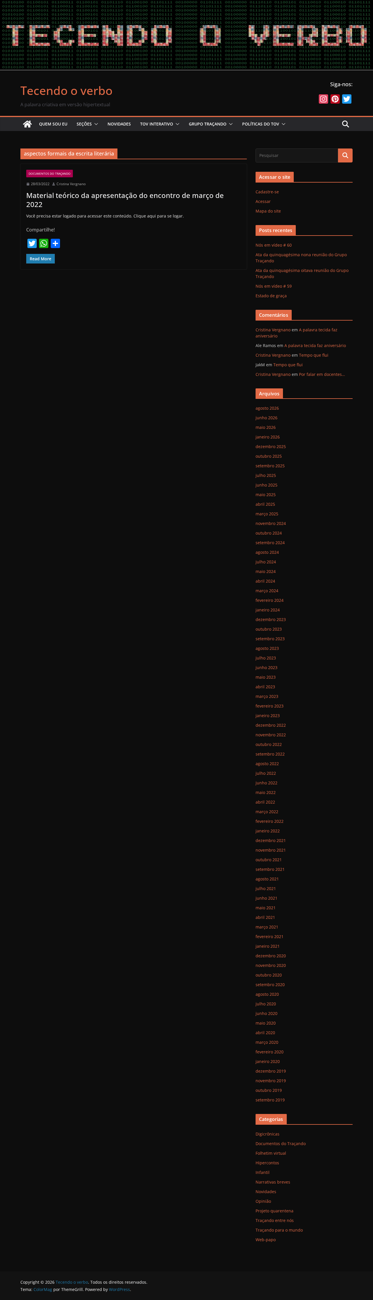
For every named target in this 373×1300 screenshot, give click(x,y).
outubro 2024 (269, 533)
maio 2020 (266, 1023)
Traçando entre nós (275, 1220)
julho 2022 (266, 773)
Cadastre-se (267, 191)
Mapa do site (268, 211)
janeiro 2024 (268, 610)
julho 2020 (266, 1004)
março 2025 (267, 514)
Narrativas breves (273, 1182)
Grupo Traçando (207, 124)
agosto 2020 (267, 994)
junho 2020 (266, 1013)
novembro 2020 (271, 965)
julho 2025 (266, 475)
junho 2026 (266, 417)
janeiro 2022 (268, 831)
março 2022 (267, 811)
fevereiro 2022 (270, 821)
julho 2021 (266, 888)
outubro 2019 (269, 1090)
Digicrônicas (267, 1134)
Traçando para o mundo (279, 1230)
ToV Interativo (156, 124)
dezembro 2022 (271, 725)
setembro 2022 (270, 754)
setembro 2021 (270, 869)
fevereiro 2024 (270, 600)
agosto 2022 (267, 763)
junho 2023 (266, 667)
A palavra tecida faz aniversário (315, 345)
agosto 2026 (267, 408)
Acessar (263, 201)
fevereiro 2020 (270, 1052)
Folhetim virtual (271, 1153)
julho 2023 (266, 658)
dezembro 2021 (271, 840)
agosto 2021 (267, 879)
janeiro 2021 (268, 946)
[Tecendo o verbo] (27, 124)
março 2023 (267, 696)
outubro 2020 (269, 975)
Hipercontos (267, 1162)
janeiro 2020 (268, 1061)
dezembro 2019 (271, 1071)
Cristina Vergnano (71, 183)
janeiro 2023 (268, 715)
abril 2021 (265, 917)
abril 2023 (265, 686)
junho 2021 (266, 898)
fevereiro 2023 (270, 706)
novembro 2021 (271, 850)
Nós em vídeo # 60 (274, 245)
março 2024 (267, 590)
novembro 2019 (271, 1080)
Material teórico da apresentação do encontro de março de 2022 (125, 199)
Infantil (263, 1172)
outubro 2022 (269, 744)
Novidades (119, 124)
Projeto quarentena (274, 1211)
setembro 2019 (270, 1100)
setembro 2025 (270, 465)
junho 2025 (266, 485)
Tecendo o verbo (66, 90)
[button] (95, 124)
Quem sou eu (53, 124)
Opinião (263, 1201)
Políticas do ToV (260, 124)
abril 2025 (265, 504)
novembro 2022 (271, 734)
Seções (84, 124)
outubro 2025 (269, 456)
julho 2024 (266, 562)
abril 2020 (265, 1032)
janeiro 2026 (268, 437)
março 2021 (267, 927)
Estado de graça (271, 295)
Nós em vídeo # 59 (274, 286)
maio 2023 (266, 677)
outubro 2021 (269, 859)
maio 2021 (266, 907)
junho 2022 (266, 783)
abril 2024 (265, 581)
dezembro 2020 (271, 955)
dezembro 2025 (271, 446)
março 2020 (267, 1042)
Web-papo (266, 1239)
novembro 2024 (271, 523)
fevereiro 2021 (270, 936)
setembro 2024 (270, 542)
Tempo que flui (313, 355)
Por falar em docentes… (322, 374)
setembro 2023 (270, 638)
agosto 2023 (267, 648)
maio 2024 (266, 571)
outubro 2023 (269, 629)
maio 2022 (266, 792)
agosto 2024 (267, 552)
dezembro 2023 (271, 619)
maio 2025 (266, 494)
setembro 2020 (270, 984)
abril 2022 (265, 802)
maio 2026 (266, 427)
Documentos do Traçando (50, 173)
